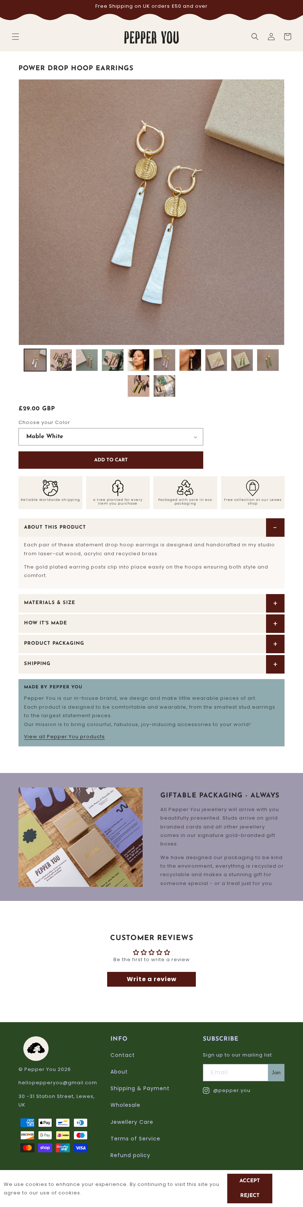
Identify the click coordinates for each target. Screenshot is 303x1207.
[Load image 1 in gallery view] (35, 360)
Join (276, 1072)
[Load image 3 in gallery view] (87, 360)
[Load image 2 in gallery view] (61, 360)
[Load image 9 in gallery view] (242, 360)
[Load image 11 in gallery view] (138, 386)
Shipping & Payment (140, 1088)
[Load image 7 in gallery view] (190, 360)
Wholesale (125, 1105)
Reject (249, 1195)
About (119, 1071)
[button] (15, 36)
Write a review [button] (152, 979)
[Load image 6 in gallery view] (164, 360)
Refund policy (130, 1155)
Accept (249, 1181)
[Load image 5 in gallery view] (138, 360)
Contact (122, 1055)
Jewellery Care (131, 1122)
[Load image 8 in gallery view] (216, 360)
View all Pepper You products (64, 736)
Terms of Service (135, 1138)
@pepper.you (227, 1091)
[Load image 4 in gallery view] (113, 360)
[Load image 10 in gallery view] (268, 360)
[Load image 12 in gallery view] (164, 386)
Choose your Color (44, 422)
